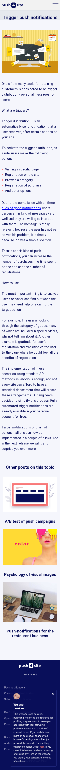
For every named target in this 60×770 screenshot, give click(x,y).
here (42, 746)
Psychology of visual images (30, 574)
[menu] (55, 5)
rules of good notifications (21, 208)
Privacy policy (30, 674)
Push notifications (15, 687)
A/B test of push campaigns (30, 521)
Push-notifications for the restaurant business (30, 633)
